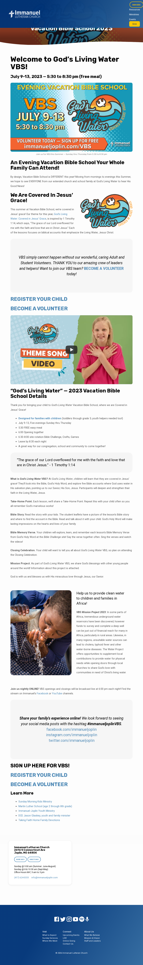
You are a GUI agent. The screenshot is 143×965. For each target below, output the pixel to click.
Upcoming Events (71, 935)
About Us (89, 931)
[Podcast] (87, 919)
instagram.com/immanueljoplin (71, 735)
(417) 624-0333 (21, 877)
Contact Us (68, 944)
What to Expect (49, 935)
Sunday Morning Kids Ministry (35, 801)
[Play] (71, 349)
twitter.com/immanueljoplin (72, 740)
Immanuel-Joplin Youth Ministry (36, 810)
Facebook (42, 693)
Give (134, 24)
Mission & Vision (92, 938)
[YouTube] (75, 919)
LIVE (65, 938)
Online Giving (69, 941)
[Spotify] (82, 919)
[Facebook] (57, 919)
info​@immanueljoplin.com (44, 877)
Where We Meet (49, 941)
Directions (34, 859)
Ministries (134, 14)
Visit (44, 931)
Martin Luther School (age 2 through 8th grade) (45, 806)
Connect (67, 931)
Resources (134, 9)
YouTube (57, 693)
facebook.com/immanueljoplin (71, 729)
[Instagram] (69, 919)
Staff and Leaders (92, 941)
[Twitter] (63, 919)
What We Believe (92, 935)
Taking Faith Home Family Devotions (39, 820)
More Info (20, 859)
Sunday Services (50, 938)
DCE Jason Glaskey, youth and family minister (44, 815)
